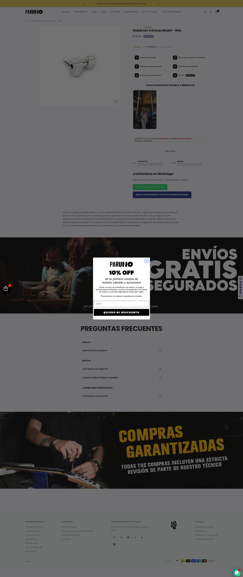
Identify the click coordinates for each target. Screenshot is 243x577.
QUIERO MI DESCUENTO (121, 312)
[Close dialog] (147, 261)
